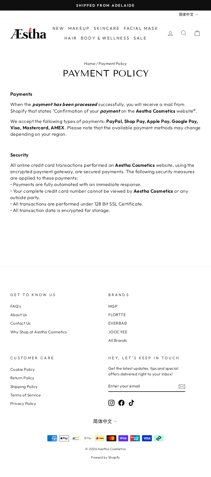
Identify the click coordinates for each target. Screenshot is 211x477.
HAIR (70, 38)
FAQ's (15, 306)
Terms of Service (25, 395)
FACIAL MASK (141, 28)
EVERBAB (117, 323)
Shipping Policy (24, 386)
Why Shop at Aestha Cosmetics (38, 331)
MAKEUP (79, 28)
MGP (112, 306)
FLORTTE (117, 314)
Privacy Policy (23, 403)
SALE (140, 38)
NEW (58, 28)
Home (89, 63)
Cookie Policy (22, 369)
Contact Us (20, 323)
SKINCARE (107, 28)
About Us (18, 314)
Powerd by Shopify (105, 457)
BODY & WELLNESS (105, 38)
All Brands (117, 340)
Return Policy (22, 377)
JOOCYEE (117, 331)
